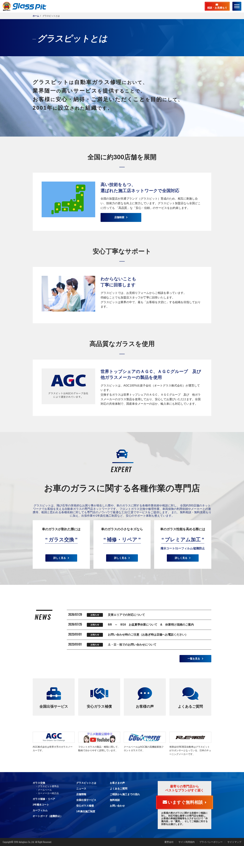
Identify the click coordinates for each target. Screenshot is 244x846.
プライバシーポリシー (211, 842)
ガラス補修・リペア (44, 798)
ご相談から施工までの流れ (125, 794)
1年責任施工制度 (85, 811)
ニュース (81, 788)
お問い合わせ (117, 805)
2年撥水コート (41, 804)
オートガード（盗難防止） (48, 816)
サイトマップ (234, 842)
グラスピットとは (86, 782)
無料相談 (115, 800)
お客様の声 (145, 706)
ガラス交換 (39, 782)
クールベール (45, 790)
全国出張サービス (53, 706)
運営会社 (169, 842)
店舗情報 (81, 794)
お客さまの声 (117, 782)
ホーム (36, 16)
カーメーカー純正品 (48, 793)
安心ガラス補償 (99, 706)
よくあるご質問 (190, 706)
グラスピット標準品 (48, 786)
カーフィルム (40, 810)
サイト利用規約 (186, 842)
